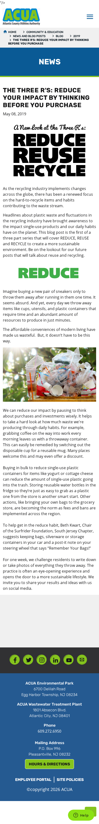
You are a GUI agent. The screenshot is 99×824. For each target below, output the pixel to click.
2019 (76, 36)
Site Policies (70, 779)
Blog (59, 36)
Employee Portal (33, 779)
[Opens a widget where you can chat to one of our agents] (81, 816)
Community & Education (44, 32)
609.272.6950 (49, 731)
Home (12, 32)
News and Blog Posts (29, 36)
